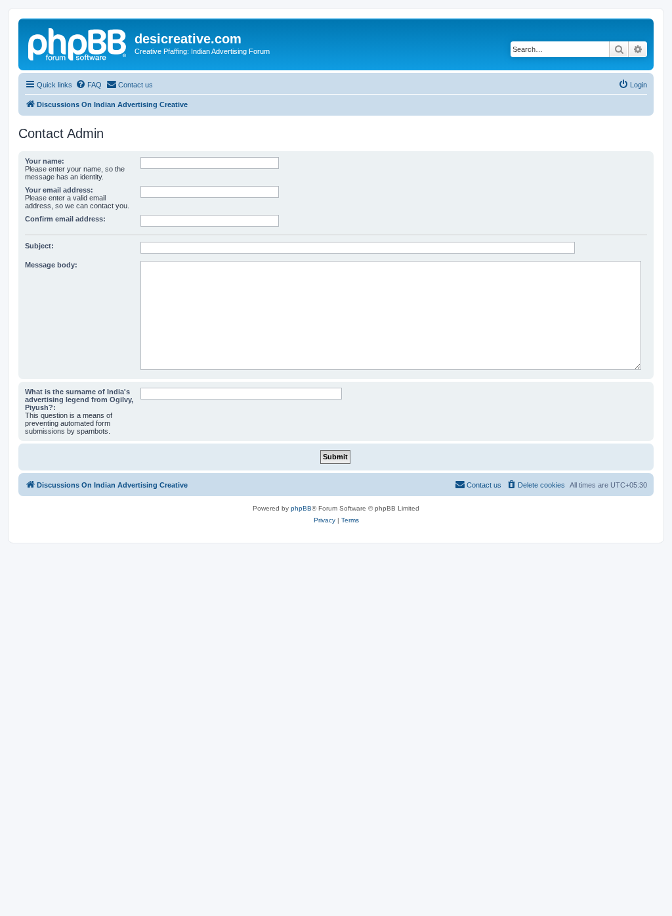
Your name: (44, 161)
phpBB (301, 508)
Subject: (39, 246)
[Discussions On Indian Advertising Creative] (78, 43)
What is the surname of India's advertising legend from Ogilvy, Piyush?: (79, 399)
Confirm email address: (65, 219)
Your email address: (59, 190)
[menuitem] (88, 85)
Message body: (51, 265)
